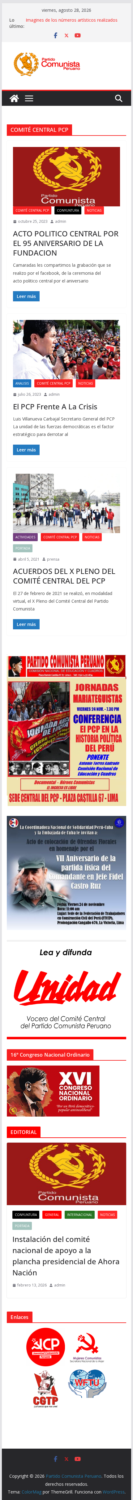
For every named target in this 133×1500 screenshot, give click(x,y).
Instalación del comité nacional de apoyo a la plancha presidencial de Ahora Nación (66, 1256)
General (52, 1215)
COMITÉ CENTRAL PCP (32, 210)
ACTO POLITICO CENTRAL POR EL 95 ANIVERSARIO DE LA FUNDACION (65, 243)
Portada (22, 548)
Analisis (22, 383)
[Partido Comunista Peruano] (14, 98)
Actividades (25, 537)
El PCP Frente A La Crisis (55, 406)
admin (60, 221)
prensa (53, 559)
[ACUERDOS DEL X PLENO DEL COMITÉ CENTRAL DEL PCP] (66, 503)
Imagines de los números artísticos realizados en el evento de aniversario (72, 23)
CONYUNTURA (68, 210)
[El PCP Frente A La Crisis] (66, 349)
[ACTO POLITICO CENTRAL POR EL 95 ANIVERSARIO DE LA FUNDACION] (66, 176)
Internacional (79, 1215)
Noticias (94, 210)
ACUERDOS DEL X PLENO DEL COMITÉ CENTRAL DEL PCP (64, 576)
